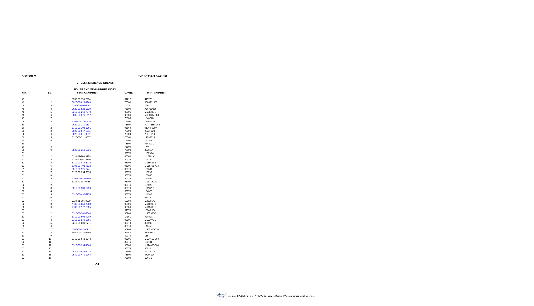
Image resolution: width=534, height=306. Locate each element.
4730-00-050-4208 (81, 204)
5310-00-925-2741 (81, 169)
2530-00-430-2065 (81, 254)
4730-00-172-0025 (81, 207)
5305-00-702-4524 (81, 165)
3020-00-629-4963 (81, 102)
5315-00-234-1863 (81, 245)
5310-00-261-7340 (81, 112)
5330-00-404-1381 (81, 105)
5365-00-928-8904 (81, 178)
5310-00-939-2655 (81, 220)
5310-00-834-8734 (81, 162)
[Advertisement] (267, 33)
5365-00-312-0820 (81, 121)
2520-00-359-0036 (81, 150)
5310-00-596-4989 (81, 216)
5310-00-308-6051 (81, 127)
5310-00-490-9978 (81, 194)
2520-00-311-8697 (81, 124)
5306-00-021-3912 (81, 229)
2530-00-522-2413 (81, 251)
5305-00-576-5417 (81, 115)
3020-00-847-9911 (81, 131)
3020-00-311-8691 (81, 134)
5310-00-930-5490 (81, 188)
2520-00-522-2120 (81, 108)
